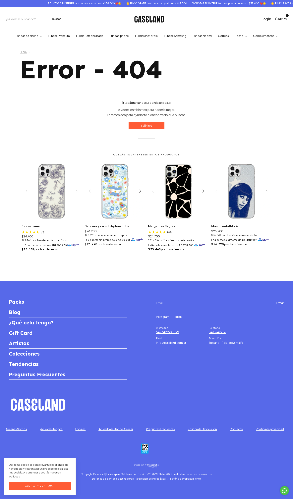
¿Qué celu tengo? (31, 322)
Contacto (236, 429)
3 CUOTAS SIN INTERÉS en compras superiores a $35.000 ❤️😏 (79, 3)
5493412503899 (167, 332)
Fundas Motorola (146, 36)
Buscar (56, 18)
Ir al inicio (146, 125)
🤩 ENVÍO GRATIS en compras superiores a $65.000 (151, 3)
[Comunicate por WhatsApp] (284, 490)
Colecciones (24, 354)
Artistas (19, 343)
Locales (80, 429)
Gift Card (21, 333)
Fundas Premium (59, 36)
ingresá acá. (159, 478)
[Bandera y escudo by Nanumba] (115, 191)
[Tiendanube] (146, 466)
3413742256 (217, 332)
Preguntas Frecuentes (37, 374)
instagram (163, 316)
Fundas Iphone (119, 36)
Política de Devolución (202, 429)
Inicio (23, 51)
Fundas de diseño (27, 36)
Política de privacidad (270, 429)
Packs (16, 302)
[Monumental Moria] (241, 191)
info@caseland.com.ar (171, 342)
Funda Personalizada (89, 36)
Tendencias (24, 364)
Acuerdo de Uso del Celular (115, 429)
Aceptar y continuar (39, 485)
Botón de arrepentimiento (185, 478)
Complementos (263, 36)
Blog (15, 312)
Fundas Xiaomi (202, 36)
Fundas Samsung (175, 36)
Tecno (239, 36)
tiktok (177, 316)
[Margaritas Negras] (178, 191)
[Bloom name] (52, 191)
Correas (223, 36)
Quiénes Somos (16, 429)
